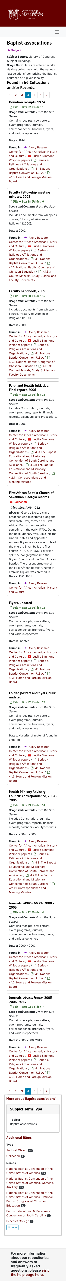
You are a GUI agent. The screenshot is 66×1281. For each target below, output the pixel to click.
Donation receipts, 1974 (27, 102)
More (11, 1227)
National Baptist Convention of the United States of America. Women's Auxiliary (30, 1183)
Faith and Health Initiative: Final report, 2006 (29, 387)
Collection (13, 1156)
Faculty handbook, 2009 (27, 291)
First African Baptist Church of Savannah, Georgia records (31, 494)
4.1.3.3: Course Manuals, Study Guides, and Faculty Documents (32, 276)
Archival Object (17, 1150)
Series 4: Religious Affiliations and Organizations (29, 164)
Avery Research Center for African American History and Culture (33, 152)
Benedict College (18, 1221)
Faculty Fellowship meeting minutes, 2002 (29, 194)
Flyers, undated (20, 602)
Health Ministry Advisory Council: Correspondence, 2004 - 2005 (33, 795)
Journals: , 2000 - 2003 (31, 905)
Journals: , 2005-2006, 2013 (31, 999)
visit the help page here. (30, 1272)
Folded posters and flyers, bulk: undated (32, 695)
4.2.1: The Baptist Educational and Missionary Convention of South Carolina (31, 469)
